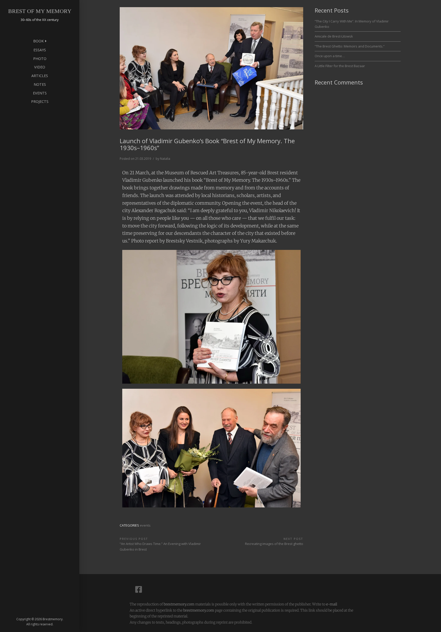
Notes (40, 84)
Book (38, 41)
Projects (39, 101)
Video (39, 67)
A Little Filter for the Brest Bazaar (340, 66)
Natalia (165, 158)
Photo (39, 58)
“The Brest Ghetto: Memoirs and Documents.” (350, 46)
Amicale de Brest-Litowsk (334, 36)
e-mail (331, 604)
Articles (39, 75)
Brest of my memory (39, 11)
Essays (39, 49)
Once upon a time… (330, 56)
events (145, 525)
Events (40, 93)
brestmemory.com (179, 604)
